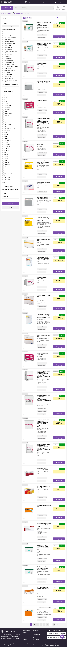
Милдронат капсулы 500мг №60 (42, 64)
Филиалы (25, 636)
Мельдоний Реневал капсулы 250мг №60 (42, 469)
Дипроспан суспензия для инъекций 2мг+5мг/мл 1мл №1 (44, 525)
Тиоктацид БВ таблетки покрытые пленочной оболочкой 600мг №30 (43, 258)
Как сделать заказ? (26, 631)
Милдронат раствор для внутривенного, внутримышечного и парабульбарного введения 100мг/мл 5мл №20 (43, 374)
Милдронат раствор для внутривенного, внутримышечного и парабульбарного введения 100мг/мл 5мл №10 (43, 122)
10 (54, 624)
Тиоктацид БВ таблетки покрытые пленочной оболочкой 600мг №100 (43, 316)
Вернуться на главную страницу (6, 2)
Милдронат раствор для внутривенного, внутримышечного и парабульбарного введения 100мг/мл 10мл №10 (44, 423)
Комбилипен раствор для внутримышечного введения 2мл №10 (44, 24)
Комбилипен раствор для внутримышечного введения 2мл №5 (44, 44)
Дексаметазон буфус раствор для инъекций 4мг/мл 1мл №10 (43, 589)
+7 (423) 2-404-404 (61, 2)
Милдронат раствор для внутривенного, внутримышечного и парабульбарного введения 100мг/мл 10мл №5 (44, 399)
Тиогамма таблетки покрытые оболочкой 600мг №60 (43, 219)
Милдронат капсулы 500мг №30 (42, 143)
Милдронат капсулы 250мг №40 (42, 101)
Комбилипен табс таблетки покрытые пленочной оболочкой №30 (43, 547)
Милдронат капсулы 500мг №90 (42, 278)
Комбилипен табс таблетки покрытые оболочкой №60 (42, 568)
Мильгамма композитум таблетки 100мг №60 (43, 198)
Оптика (25, 639)
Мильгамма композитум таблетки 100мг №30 (43, 82)
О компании (36, 634)
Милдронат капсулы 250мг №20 (42, 353)
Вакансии (36, 630)
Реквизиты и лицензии (37, 638)
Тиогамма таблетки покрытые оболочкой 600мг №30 (43, 162)
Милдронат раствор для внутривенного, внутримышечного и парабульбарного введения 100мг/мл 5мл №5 (43, 447)
